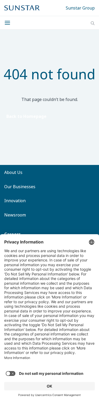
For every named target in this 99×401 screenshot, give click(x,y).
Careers (12, 234)
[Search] (93, 23)
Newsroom (15, 215)
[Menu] (9, 22)
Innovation (15, 201)
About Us (13, 172)
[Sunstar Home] (22, 8)
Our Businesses (19, 187)
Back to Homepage (26, 116)
